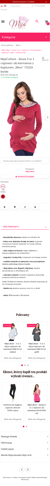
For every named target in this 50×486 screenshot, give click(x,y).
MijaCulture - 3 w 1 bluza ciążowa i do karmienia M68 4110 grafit (37, 355)
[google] (27, 469)
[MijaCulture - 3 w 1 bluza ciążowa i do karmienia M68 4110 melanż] (13, 332)
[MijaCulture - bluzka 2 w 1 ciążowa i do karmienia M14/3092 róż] (37, 393)
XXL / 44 (2, 187)
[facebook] (21, 469)
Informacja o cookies (10, 477)
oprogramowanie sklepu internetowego (33, 477)
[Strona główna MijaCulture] (19, 22)
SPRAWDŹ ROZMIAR (25, 177)
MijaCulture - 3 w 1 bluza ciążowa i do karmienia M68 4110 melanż (13, 355)
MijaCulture (30, 171)
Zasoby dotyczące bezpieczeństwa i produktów (22, 161)
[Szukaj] (37, 21)
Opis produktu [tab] (11, 226)
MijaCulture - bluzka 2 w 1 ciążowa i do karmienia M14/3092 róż (37, 416)
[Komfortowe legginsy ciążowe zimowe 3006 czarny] (13, 393)
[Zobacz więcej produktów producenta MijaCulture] (45, 59)
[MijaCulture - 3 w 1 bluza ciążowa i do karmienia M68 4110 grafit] (37, 332)
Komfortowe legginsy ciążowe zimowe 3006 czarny (12, 408)
